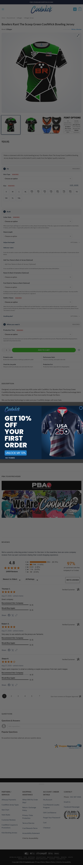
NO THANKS (10, 458)
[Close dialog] (80, 407)
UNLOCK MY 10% (16, 453)
